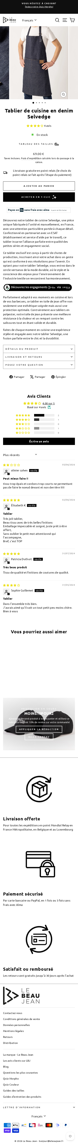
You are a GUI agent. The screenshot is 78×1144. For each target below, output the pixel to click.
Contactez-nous (12, 1013)
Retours (8, 1036)
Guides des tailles (13, 1090)
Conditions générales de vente (21, 1018)
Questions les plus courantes (20, 1072)
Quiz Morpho (11, 1078)
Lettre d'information (22, 1107)
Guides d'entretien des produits (22, 1096)
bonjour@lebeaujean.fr (51, 1140)
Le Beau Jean (30, 1140)
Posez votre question (24, 364)
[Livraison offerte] (39, 789)
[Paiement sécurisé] (39, 864)
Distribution (10, 1042)
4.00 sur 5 (48, 403)
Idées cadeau (39, 736)
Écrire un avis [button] (39, 441)
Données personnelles (16, 1024)
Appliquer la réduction (39, 729)
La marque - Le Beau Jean (18, 1054)
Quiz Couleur (11, 1084)
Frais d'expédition (31, 158)
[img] (11, 465)
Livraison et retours (23, 356)
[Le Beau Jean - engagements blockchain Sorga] (39, 287)
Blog (6, 1066)
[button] (35, 125)
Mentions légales (13, 1030)
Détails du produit (22, 348)
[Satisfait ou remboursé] (39, 939)
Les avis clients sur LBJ (16, 1060)
